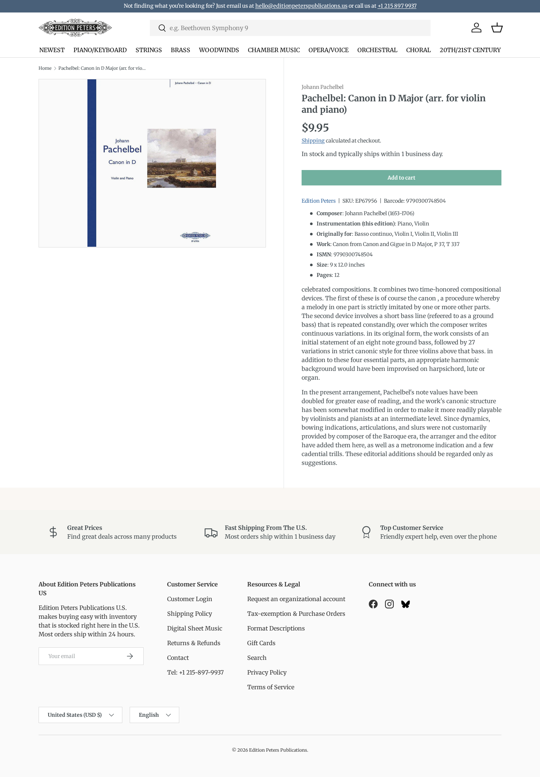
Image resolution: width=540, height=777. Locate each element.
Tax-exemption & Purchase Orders (296, 613)
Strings (149, 50)
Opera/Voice (329, 50)
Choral (418, 50)
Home (45, 68)
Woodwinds (219, 50)
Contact (178, 657)
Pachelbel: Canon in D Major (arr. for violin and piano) (102, 68)
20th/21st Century (470, 50)
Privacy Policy (267, 672)
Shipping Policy (189, 613)
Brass (180, 50)
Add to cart (401, 177)
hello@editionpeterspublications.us (301, 6)
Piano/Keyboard (100, 50)
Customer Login (189, 599)
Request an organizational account (296, 599)
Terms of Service (270, 687)
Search (257, 657)
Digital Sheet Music (194, 628)
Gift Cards (261, 643)
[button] (497, 27)
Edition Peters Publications (278, 750)
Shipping (313, 141)
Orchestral (377, 50)
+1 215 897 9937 (397, 6)
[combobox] (290, 28)
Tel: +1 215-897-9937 (195, 672)
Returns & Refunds (193, 643)
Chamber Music (274, 50)
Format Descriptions (276, 628)
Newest (52, 50)
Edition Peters (319, 201)
